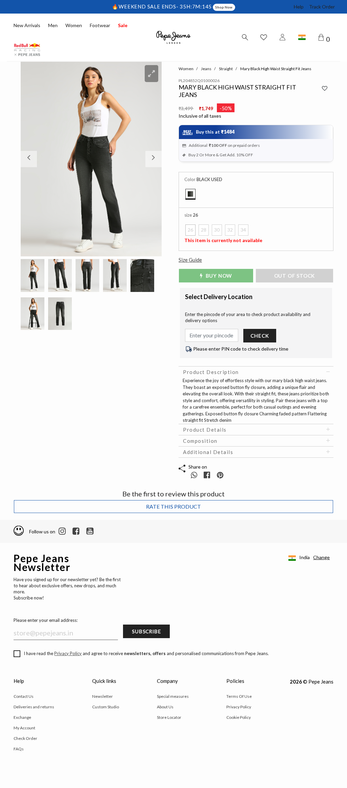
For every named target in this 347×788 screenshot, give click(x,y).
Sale (122, 25)
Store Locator (169, 717)
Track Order (322, 6)
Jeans (206, 68)
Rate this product (173, 506)
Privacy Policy (68, 653)
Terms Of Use (239, 696)
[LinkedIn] (62, 531)
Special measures (173, 696)
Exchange (22, 717)
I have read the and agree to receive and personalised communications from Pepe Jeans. (146, 653)
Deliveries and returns (34, 706)
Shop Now (223, 7)
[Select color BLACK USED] (190, 194)
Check (259, 336)
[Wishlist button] (263, 37)
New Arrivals (27, 25)
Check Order (25, 738)
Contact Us (24, 696)
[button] (31, 159)
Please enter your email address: (46, 620)
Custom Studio (105, 706)
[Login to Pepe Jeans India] (282, 37)
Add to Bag (297, 276)
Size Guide (190, 260)
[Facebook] (76, 531)
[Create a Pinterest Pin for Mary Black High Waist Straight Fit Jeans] (220, 474)
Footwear (100, 25)
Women (73, 25)
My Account (24, 727)
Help (299, 6)
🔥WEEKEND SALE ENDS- (146, 6)
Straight (226, 68)
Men (53, 25)
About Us (165, 706)
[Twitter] (90, 531)
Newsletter (102, 696)
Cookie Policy (238, 717)
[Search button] (244, 37)
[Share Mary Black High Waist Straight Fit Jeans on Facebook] (207, 474)
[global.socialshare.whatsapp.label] (194, 474)
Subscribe (146, 631)
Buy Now (218, 276)
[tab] (256, 372)
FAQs (19, 748)
